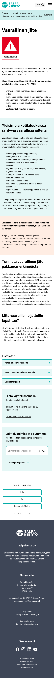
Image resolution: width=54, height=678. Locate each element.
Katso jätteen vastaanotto (16, 363)
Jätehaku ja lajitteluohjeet (13, 16)
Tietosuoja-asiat (27, 661)
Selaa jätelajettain (17, 462)
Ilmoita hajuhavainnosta (27, 624)
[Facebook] (17, 649)
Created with (21, 513)
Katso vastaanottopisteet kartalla (20, 372)
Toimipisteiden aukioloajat (27, 614)
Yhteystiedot (27, 611)
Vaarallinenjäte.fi (12, 382)
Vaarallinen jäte (35, 16)
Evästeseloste (27, 667)
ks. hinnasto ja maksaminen (18, 416)
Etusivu (5, 13)
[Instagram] (23, 649)
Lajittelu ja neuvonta (21, 13)
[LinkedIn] (29, 649)
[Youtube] (35, 649)
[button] (50, 5)
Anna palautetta (27, 621)
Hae (38, 5)
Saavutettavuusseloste (27, 664)
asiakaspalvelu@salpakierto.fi (27, 601)
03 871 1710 (28, 598)
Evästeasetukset (27, 658)
